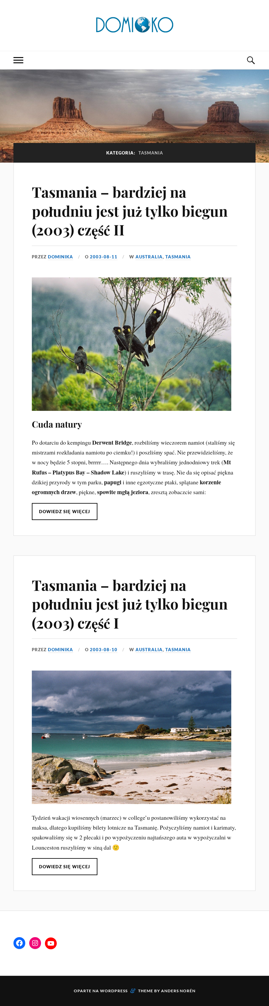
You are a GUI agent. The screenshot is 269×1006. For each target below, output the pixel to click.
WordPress (114, 990)
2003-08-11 (103, 256)
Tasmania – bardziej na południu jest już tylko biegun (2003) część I (130, 603)
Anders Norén (178, 990)
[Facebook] (19, 943)
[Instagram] (35, 943)
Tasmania (178, 256)
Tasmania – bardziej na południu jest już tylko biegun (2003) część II (130, 210)
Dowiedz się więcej (64, 511)
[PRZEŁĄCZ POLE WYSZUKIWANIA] (251, 60)
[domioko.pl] (134, 24)
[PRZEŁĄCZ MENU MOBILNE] (18, 60)
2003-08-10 (103, 649)
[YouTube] (51, 943)
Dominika (60, 256)
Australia (149, 256)
